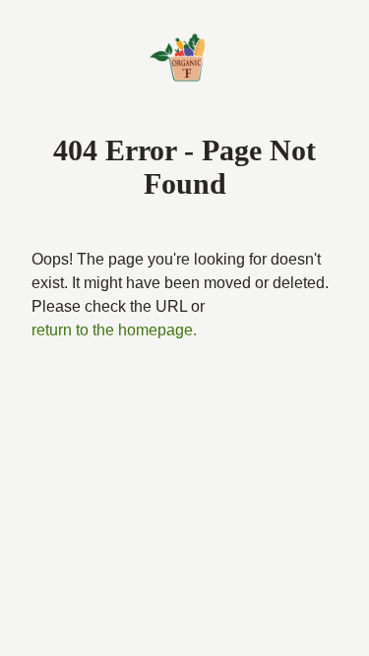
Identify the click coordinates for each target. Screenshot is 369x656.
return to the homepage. (114, 330)
